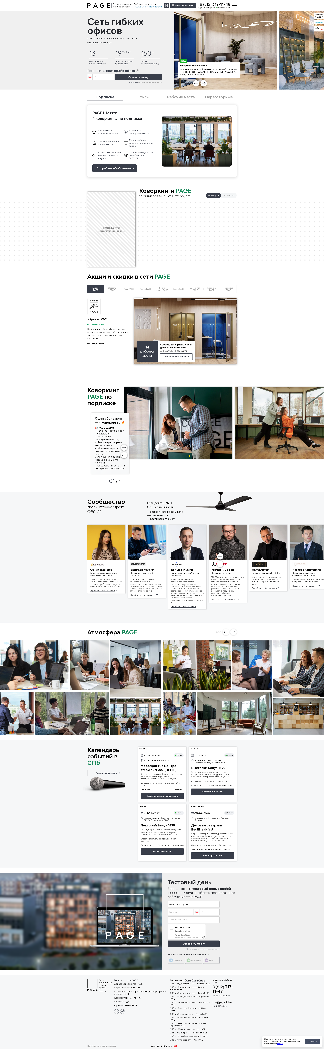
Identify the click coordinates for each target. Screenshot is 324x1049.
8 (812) (215, 4)
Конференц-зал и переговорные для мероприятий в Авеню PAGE (140, 992)
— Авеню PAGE (188, 1014)
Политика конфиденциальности (102, 1046)
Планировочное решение (176, 356)
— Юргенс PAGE (187, 1029)
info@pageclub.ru (222, 1002)
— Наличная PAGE (188, 1033)
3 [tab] (181, 83)
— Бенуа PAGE (189, 993)
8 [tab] (191, 83)
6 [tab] (187, 83)
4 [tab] (183, 83)
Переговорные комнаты (127, 987)
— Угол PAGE (186, 1040)
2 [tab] (179, 83)
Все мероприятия (106, 773)
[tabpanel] (225, 50)
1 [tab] (177, 83)
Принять (312, 1042)
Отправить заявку (194, 943)
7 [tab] (189, 83)
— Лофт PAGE (189, 1036)
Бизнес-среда (121, 1001)
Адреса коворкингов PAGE (128, 984)
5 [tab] (185, 83)
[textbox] (89, 77)
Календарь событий (212, 855)
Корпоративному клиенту (127, 998)
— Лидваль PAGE (190, 984)
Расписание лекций (162, 851)
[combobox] (90, 77)
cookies (280, 1044)
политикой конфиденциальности (150, 82)
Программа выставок (212, 792)
